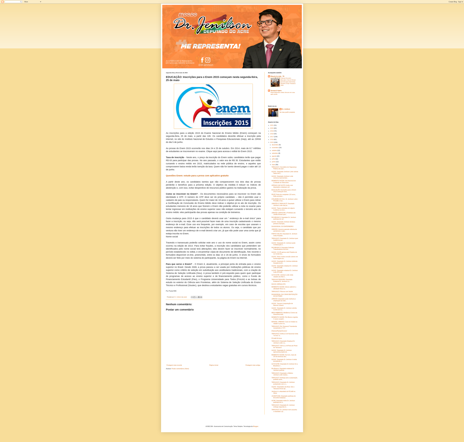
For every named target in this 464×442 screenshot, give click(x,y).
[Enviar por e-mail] (192, 297)
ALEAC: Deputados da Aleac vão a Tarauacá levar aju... (283, 387)
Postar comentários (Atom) (180, 369)
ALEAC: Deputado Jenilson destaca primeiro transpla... (283, 222)
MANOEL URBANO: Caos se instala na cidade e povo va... (284, 322)
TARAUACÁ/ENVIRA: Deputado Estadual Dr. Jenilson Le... (282, 280)
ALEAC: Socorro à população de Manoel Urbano (282, 304)
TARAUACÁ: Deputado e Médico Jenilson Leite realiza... (282, 374)
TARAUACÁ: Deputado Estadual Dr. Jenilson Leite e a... (283, 342)
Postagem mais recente (174, 365)
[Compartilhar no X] (196, 297)
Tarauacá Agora (276, 90)
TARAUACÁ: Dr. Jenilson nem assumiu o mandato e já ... (284, 410)
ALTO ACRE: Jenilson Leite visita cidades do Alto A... (282, 275)
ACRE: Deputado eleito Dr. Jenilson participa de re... (283, 401)
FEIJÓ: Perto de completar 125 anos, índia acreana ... (284, 195)
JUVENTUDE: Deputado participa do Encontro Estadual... (284, 397)
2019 (272, 131)
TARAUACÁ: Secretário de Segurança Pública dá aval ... (284, 168)
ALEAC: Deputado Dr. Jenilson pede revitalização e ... (283, 244)
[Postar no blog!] (194, 297)
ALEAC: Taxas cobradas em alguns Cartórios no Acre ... (283, 209)
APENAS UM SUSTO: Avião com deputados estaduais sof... (282, 186)
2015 (272, 142)
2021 (272, 125)
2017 (272, 137)
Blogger (255, 426)
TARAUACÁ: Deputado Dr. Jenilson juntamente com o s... (283, 383)
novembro (275, 147)
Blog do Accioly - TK (277, 76)
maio (274, 164)
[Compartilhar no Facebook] (199, 297)
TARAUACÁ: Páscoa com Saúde (282, 291)
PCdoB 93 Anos (277, 338)
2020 (272, 128)
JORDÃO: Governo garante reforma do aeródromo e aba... (284, 230)
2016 (272, 139)
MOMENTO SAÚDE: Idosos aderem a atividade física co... (284, 287)
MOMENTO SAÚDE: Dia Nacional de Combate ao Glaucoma (284, 181)
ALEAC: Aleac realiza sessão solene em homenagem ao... (285, 257)
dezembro (275, 145)
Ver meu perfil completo (287, 112)
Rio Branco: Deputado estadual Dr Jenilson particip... (283, 369)
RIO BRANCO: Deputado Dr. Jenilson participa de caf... (284, 218)
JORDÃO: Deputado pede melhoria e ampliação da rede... (284, 299)
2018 (272, 134)
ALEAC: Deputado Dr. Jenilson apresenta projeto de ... (282, 351)
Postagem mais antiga (253, 365)
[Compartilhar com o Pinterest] (201, 297)
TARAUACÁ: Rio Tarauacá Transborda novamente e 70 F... (284, 327)
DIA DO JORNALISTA (279, 284)
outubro (274, 150)
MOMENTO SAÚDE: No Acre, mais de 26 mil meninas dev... (284, 355)
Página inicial (213, 365)
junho (274, 162)
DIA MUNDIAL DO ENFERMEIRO (282, 226)
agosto (274, 156)
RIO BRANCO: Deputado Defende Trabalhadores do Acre (283, 248)
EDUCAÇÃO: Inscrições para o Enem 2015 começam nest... (284, 190)
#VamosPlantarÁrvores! (279, 331)
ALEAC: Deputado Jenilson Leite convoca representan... (282, 177)
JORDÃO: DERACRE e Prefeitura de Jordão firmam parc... (284, 213)
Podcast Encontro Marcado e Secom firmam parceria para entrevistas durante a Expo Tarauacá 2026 (288, 81)
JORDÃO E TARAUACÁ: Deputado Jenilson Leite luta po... (283, 204)
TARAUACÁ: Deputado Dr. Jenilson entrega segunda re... (283, 406)
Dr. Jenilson (286, 109)
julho (274, 159)
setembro (275, 153)
